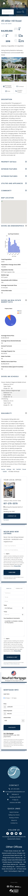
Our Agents (6, 520)
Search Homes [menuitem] (14, 812)
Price (5, 704)
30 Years (7, 698)
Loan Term (6, 694)
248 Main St (15, 796)
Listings (9, 469)
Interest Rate (7, 717)
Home (3, 469)
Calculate (11, 727)
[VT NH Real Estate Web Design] (14, 891)
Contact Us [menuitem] (14, 823)
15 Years (14, 698)
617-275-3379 (18, 3)
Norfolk (18, 469)
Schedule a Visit (19, 588)
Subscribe (12, 572)
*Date (5, 605)
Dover (24, 469)
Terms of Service (14, 663)
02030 (5, 471)
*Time (5, 612)
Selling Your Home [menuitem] (14, 815)
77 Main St (15, 801)
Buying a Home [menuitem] (14, 818)
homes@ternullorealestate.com (15, 792)
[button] (20, 11)
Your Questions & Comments (12, 618)
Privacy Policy (17, 566)
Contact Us (12, 516)
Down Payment (8, 710)
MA (14, 469)
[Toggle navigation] (25, 4)
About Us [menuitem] (14, 820)
